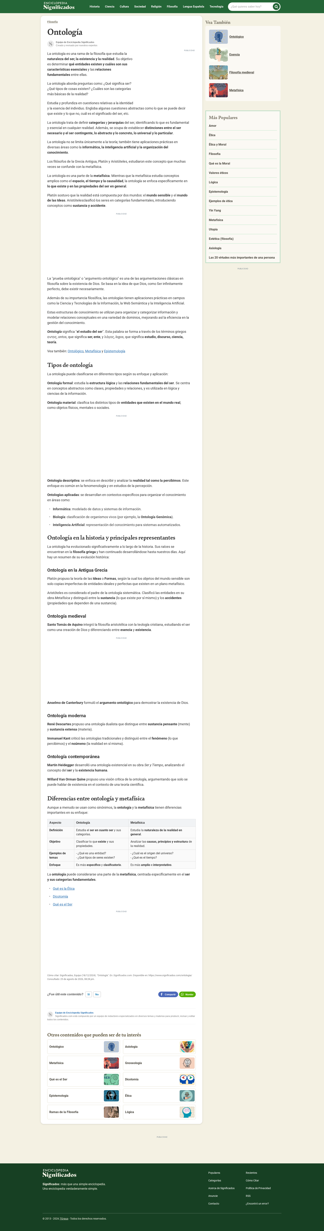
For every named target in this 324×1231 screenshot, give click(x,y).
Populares (214, 1172)
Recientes (251, 1172)
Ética (128, 1095)
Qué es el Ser (62, 904)
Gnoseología (133, 1063)
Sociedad (140, 6)
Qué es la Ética (64, 889)
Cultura (124, 6)
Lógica (129, 1112)
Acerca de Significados (221, 1188)
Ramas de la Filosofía (63, 1112)
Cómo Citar (252, 1180)
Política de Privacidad (258, 1188)
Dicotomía (60, 896)
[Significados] (74, 1175)
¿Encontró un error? (257, 1203)
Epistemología (114, 351)
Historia (95, 6)
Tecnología (216, 6)
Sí (88, 994)
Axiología (131, 1046)
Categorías (214, 1180)
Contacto (213, 1203)
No (97, 994)
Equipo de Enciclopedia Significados (74, 1012)
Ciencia (109, 6)
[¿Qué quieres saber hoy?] (276, 6)
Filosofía (172, 6)
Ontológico (76, 351)
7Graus (64, 1218)
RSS (248, 1195)
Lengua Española (193, 6)
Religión (156, 6)
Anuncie (213, 1195)
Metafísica (93, 351)
